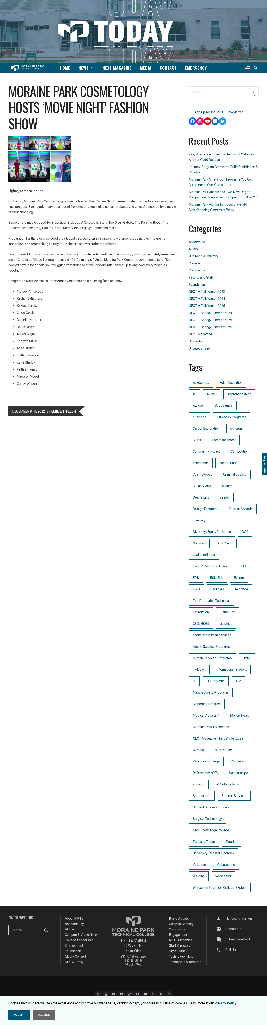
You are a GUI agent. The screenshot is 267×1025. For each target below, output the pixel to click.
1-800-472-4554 (133, 940)
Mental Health (240, 715)
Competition (239, 451)
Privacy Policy (225, 1003)
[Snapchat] (137, 994)
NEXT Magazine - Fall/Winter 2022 (218, 738)
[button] (92, 68)
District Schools (241, 509)
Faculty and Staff (201, 277)
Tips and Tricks (204, 842)
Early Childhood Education (211, 566)
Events (239, 578)
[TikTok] (129, 994)
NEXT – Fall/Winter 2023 (207, 292)
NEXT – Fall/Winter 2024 (207, 299)
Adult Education (231, 383)
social (197, 784)
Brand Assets (179, 918)
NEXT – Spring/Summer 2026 (210, 327)
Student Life (202, 796)
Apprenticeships (239, 394)
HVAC (247, 658)
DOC (245, 532)
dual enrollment (204, 555)
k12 (238, 681)
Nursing (198, 750)
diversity (199, 520)
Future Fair (227, 612)
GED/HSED (201, 624)
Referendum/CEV (205, 773)
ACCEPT (19, 1014)
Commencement (224, 440)
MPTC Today (74, 962)
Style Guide (177, 951)
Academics (197, 242)
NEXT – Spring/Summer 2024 (210, 313)
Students (195, 341)
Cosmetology (202, 474)
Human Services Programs (212, 658)
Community (197, 270)
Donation (199, 543)
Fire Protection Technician (211, 601)
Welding (199, 876)
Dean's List (201, 497)
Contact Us (233, 929)
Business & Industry (203, 256)
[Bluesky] (169, 994)
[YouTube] (113, 994)
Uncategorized (199, 348)
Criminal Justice (235, 474)
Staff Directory (179, 946)
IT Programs (216, 681)
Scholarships (238, 773)
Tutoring (231, 842)
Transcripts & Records (185, 962)
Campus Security (181, 924)
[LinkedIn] (121, 994)
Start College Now (225, 784)
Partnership (238, 761)
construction (228, 463)
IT (194, 681)
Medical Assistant (206, 715)
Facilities (217, 589)
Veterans (199, 865)
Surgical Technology (207, 819)
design (225, 497)
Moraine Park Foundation (211, 727)
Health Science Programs (211, 647)
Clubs (197, 440)
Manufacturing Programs (211, 692)
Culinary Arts (202, 486)
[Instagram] (106, 994)
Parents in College (206, 761)
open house (223, 750)
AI (194, 394)
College (194, 263)
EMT (244, 566)
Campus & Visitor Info (81, 935)
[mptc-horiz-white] (27, 68)
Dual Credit (225, 543)
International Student (232, 670)
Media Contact (75, 956)
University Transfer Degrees (213, 853)
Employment (74, 946)
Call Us (230, 950)
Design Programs (205, 509)
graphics (226, 624)
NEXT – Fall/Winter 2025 (207, 306)
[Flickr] (145, 994)
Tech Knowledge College (211, 830)
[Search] (46, 930)
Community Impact (206, 451)
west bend (223, 876)
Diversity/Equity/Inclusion (212, 532)
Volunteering (226, 865)
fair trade (241, 589)
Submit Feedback (238, 939)
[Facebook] (98, 994)
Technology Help (181, 956)
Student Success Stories (211, 807)
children (236, 428)
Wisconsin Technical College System (220, 888)
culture (227, 486)
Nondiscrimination (238, 918)
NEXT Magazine (200, 334)
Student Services (234, 796)
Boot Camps (224, 406)
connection (201, 463)
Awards (198, 406)
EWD (196, 589)
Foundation (197, 285)
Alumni (194, 249)
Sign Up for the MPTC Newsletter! (219, 112)
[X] (161, 994)
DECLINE (44, 1014)
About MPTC (74, 918)
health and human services (212, 635)
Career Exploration (206, 428)
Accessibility (74, 924)
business (199, 417)
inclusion (199, 670)
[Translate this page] (247, 68)
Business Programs (231, 417)
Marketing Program (207, 704)
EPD (196, 578)
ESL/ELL (216, 578)
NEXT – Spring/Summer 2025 (210, 320)
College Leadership (79, 940)
